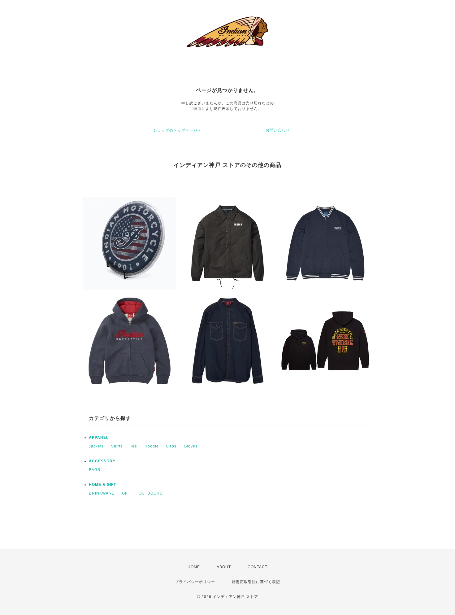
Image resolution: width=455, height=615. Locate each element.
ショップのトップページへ (177, 130)
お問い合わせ (278, 130)
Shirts (117, 446)
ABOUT (224, 567)
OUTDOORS (150, 493)
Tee (133, 446)
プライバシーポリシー (195, 582)
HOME (194, 567)
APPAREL (99, 437)
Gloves (190, 446)
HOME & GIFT (102, 484)
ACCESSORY (102, 461)
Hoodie (152, 446)
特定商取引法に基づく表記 (256, 582)
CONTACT (257, 567)
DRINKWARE (102, 493)
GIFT (126, 493)
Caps (171, 446)
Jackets (96, 446)
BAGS (94, 470)
